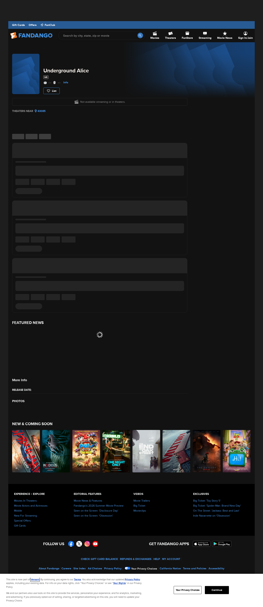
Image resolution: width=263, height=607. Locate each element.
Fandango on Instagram (87, 544)
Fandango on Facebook (71, 544)
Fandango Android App (221, 544)
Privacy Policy (112, 568)
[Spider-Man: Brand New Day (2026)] (26, 451)
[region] (131, 590)
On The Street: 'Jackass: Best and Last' (216, 511)
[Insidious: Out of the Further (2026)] (56, 451)
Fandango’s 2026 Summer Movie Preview (98, 506)
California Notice (170, 568)
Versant (35, 579)
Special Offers (22, 521)
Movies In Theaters (25, 501)
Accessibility (216, 568)
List (54, 91)
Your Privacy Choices (144, 568)
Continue (217, 590)
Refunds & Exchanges (135, 559)
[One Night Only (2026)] (116, 451)
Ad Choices (95, 568)
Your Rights (119, 583)
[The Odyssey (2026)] (207, 451)
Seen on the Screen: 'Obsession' (93, 516)
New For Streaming (25, 516)
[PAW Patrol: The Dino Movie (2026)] (86, 451)
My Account (171, 559)
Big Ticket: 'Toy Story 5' (207, 501)
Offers (33, 24)
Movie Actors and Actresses (31, 506)
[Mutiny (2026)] (176, 451)
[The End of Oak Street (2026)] (146, 451)
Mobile (18, 511)
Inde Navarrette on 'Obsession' (211, 516)
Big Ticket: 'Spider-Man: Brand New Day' (217, 506)
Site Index (79, 568)
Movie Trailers (141, 501)
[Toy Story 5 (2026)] (237, 451)
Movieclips (139, 511)
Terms (77, 579)
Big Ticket (139, 506)
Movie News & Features (88, 501)
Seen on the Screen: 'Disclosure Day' (96, 511)
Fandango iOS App (201, 544)
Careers (66, 568)
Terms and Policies (194, 568)
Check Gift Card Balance (99, 559)
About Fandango (49, 568)
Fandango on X (79, 544)
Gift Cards (18, 24)
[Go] (140, 35)
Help (156, 559)
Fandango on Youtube (95, 544)
